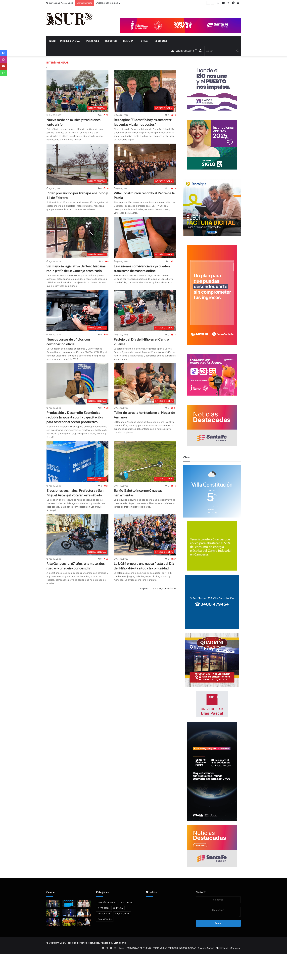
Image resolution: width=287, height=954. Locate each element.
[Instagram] (3, 59)
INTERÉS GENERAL (70, 41)
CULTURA (128, 41)
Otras (144, 41)
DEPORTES (111, 41)
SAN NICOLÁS (105, 919)
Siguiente (164, 588)
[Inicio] (69, 19)
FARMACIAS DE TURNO (139, 948)
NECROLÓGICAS (187, 948)
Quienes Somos (206, 948)
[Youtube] (3, 66)
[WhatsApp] (3, 73)
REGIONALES (104, 913)
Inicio (52, 41)
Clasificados (222, 948)
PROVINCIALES (122, 913)
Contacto (201, 892)
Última (172, 588)
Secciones (161, 41)
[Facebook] (3, 53)
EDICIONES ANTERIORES (165, 948)
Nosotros (151, 892)
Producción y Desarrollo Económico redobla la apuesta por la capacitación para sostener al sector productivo (75, 417)
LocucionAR (120, 942)
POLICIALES (92, 41)
